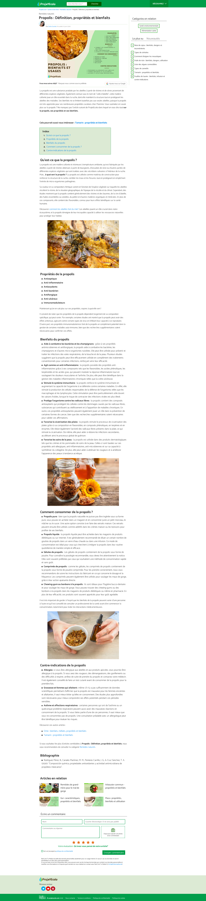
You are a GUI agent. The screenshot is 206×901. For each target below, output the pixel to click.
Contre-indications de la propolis (61, 150)
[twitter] (43, 888)
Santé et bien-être (53, 9)
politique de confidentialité (64, 851)
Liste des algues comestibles (145, 64)
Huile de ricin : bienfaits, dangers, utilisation (151, 60)
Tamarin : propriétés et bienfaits (91, 123)
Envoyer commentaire (114, 853)
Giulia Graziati (52, 26)
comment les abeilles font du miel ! (64, 209)
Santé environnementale (148, 25)
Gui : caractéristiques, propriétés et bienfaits (70, 800)
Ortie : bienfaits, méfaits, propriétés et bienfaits (65, 731)
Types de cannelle (141, 68)
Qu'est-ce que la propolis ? (58, 135)
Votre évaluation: (65, 846)
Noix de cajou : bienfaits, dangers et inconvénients (148, 47)
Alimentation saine (149, 30)
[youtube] (48, 888)
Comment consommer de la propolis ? (64, 147)
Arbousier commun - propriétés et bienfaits (115, 786)
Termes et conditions (84, 898)
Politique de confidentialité (101, 898)
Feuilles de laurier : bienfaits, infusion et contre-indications (149, 78)
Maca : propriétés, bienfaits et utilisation (115, 800)
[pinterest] (53, 888)
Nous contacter (70, 898)
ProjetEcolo (42, 9)
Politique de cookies (118, 898)
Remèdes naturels (65, 9)
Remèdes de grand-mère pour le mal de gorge (69, 788)
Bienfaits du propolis (55, 143)
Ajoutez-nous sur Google (117, 83)
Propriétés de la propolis (57, 139)
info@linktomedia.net (115, 864)
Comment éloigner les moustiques (147, 56)
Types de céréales (141, 52)
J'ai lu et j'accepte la (58, 851)
